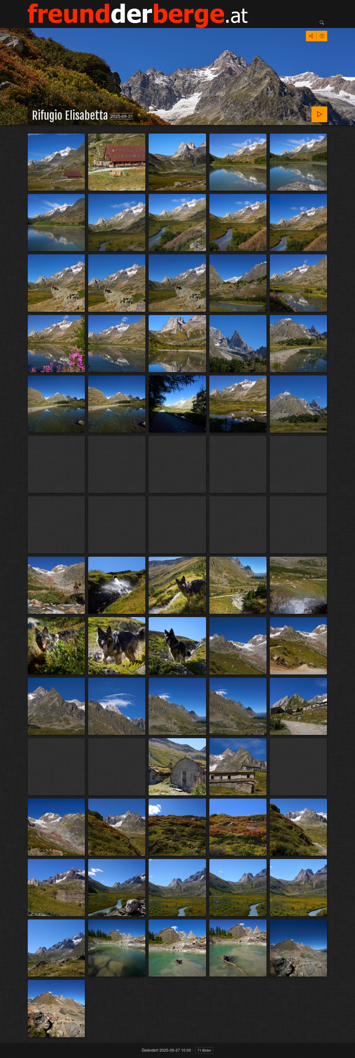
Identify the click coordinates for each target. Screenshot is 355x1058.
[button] (11, 1047)
